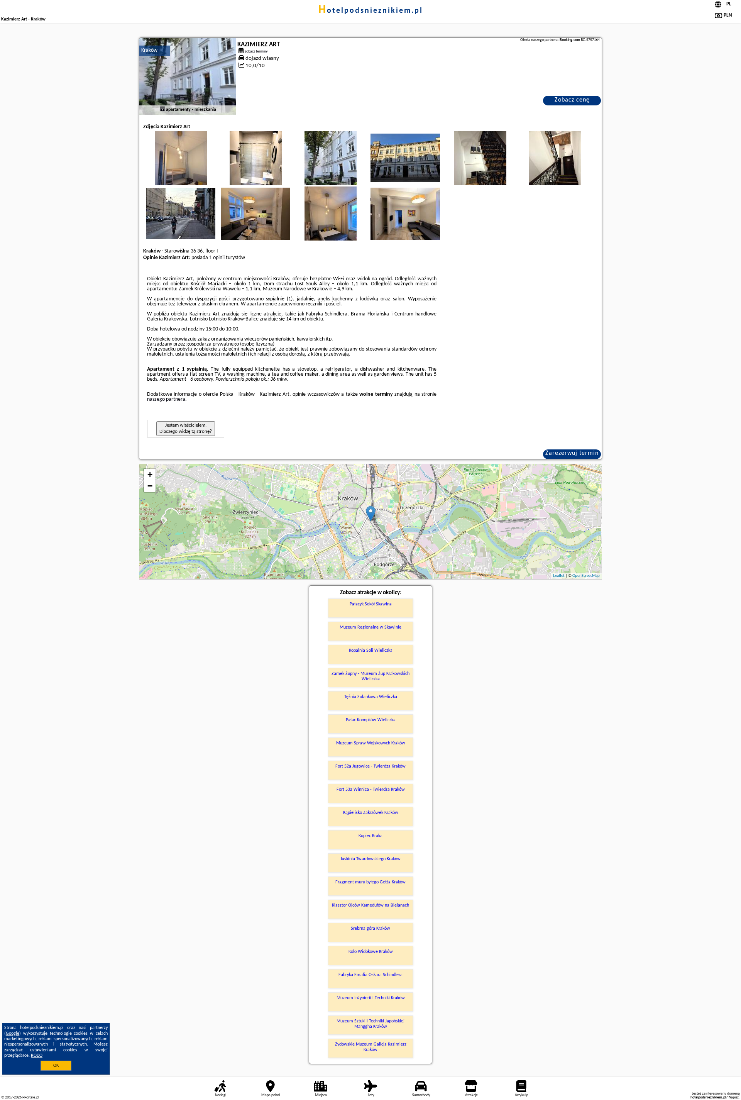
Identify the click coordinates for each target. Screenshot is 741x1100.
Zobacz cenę (572, 100)
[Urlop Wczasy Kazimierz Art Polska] (180, 165)
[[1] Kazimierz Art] (187, 76)
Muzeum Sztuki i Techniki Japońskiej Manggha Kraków (370, 1024)
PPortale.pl (30, 1097)
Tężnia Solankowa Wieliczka (370, 697)
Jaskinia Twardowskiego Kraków (370, 859)
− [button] (149, 486)
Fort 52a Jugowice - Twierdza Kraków (370, 766)
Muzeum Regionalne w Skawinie (370, 627)
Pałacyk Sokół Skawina (371, 604)
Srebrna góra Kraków (370, 928)
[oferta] (162, 109)
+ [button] (149, 474)
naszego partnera (166, 399)
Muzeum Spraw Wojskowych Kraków (370, 743)
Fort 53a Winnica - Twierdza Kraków (371, 789)
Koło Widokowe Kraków (371, 951)
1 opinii (217, 258)
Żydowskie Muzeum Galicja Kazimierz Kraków (370, 1047)
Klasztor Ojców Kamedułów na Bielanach (370, 905)
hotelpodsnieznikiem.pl (370, 11)
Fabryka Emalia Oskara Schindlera (370, 975)
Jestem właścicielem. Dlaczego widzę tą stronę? (185, 428)
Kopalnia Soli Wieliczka (370, 650)
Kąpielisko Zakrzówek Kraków (370, 812)
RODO (36, 1055)
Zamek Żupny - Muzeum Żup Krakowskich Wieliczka (370, 676)
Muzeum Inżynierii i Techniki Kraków (371, 998)
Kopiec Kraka (370, 836)
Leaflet (559, 576)
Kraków (149, 50)
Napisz (734, 1097)
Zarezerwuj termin (572, 453)
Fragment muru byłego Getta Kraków (370, 882)
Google (12, 1033)
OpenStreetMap (586, 576)
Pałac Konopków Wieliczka (371, 720)
